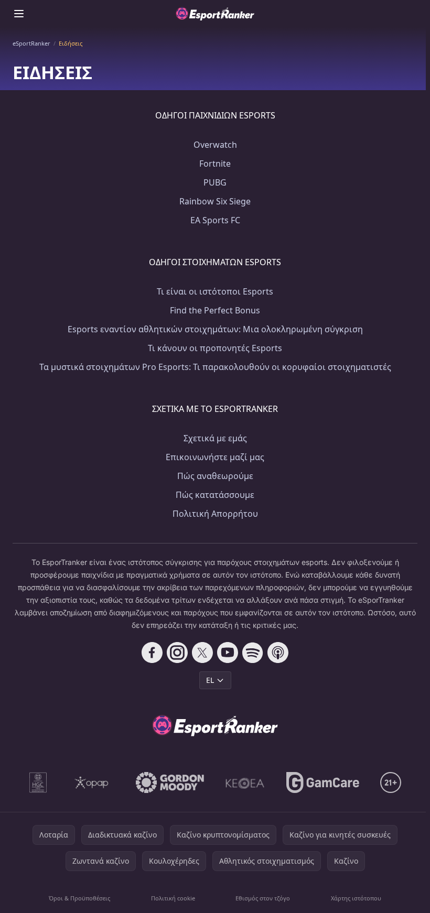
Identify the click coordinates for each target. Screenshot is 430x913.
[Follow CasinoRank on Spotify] (252, 652)
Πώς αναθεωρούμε (215, 476)
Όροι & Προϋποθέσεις (79, 898)
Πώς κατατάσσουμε (215, 495)
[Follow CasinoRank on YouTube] (227, 652)
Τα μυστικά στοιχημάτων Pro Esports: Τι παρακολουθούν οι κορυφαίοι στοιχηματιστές (215, 367)
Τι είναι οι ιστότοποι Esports (215, 291)
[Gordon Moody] (170, 782)
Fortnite (215, 163)
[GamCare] (322, 782)
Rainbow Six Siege (215, 201)
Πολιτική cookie (173, 898)
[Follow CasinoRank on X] (202, 652)
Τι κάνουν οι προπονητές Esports (215, 348)
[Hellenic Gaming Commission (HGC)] (38, 782)
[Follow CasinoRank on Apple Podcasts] (277, 652)
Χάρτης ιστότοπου (356, 898)
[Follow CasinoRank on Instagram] (177, 652)
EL (210, 680)
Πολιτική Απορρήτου (215, 513)
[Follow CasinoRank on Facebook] (152, 652)
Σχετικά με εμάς (215, 438)
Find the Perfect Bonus (215, 310)
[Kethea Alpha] (245, 782)
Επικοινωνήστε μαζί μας (215, 457)
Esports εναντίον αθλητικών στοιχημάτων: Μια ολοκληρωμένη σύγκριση (215, 329)
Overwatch (215, 144)
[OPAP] (91, 782)
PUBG (215, 182)
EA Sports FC (215, 220)
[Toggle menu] (18, 13)
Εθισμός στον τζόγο (262, 898)
